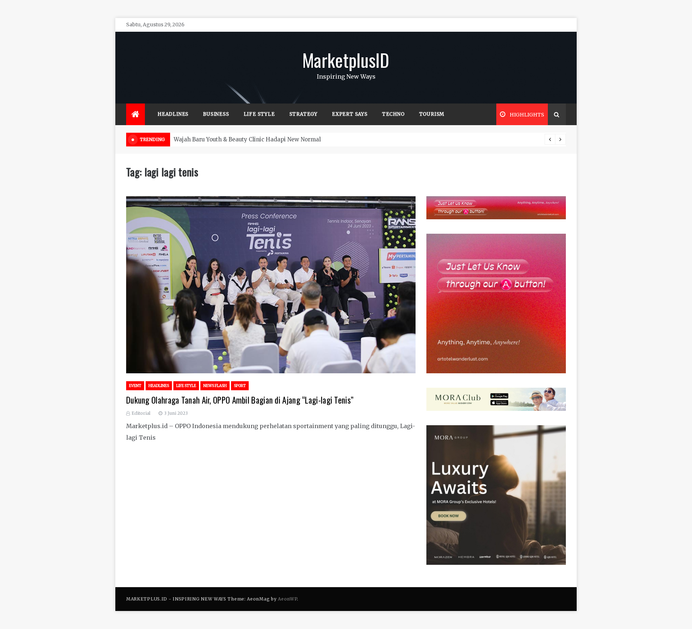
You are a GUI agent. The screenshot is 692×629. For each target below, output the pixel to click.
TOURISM (432, 114)
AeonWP (287, 599)
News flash (215, 385)
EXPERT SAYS (350, 114)
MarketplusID (346, 59)
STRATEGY (303, 114)
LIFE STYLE (259, 114)
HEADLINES (173, 114)
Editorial (141, 413)
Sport (240, 385)
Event (135, 385)
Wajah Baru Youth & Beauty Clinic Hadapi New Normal (247, 139)
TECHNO (393, 114)
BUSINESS (216, 114)
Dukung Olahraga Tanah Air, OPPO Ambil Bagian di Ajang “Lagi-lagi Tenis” (240, 400)
